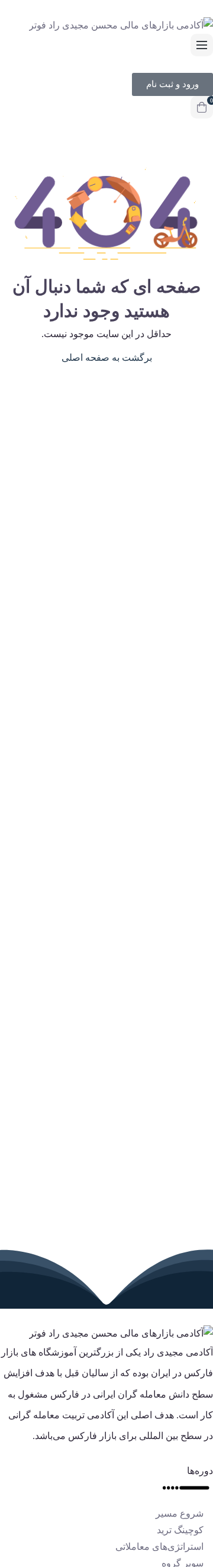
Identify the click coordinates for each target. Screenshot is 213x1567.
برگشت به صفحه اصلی (107, 358)
